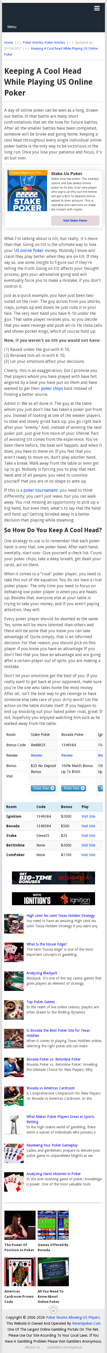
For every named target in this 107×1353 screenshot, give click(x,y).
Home (8, 42)
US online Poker (29, 250)
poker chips (52, 388)
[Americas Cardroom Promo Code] (20, 1272)
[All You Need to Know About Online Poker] (53, 1272)
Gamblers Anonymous (64, 1347)
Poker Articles (33, 42)
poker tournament (40, 490)
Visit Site (88, 816)
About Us (32, 1347)
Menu (11, 27)
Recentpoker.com (86, 1323)
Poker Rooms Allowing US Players (73, 1317)
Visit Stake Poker (75, 220)
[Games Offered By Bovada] (53, 1225)
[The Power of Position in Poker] (20, 1225)
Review (36, 755)
